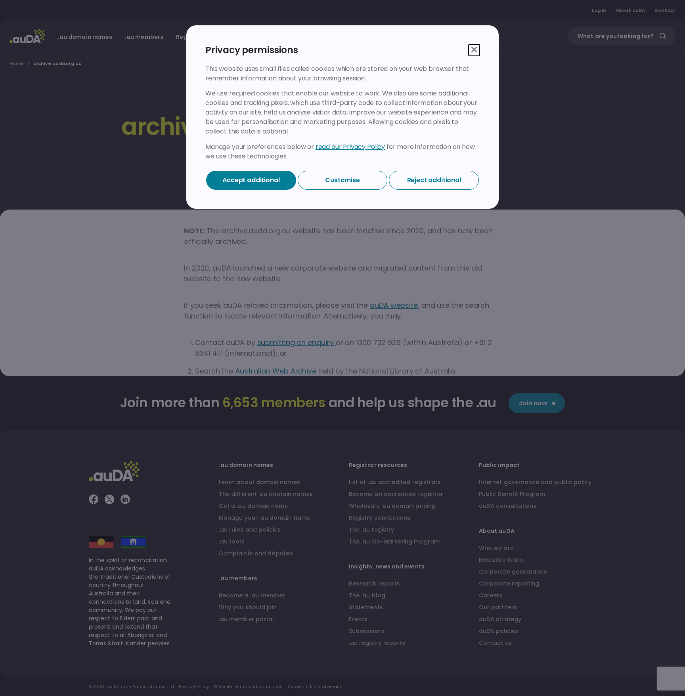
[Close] (474, 50)
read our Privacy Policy (350, 146)
